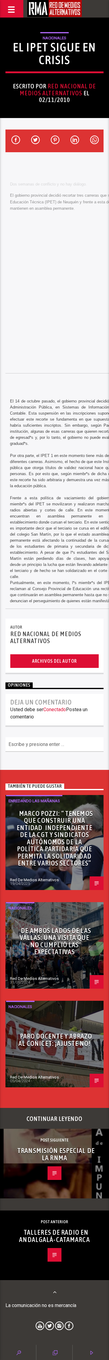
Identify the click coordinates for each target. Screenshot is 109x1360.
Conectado (54, 709)
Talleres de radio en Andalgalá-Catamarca (54, 1235)
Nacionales (54, 38)
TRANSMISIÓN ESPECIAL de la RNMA (56, 1154)
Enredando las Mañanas (34, 801)
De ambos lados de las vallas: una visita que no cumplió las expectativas (55, 941)
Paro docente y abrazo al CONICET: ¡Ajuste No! (55, 1039)
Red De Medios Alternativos (34, 880)
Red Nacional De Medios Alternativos (58, 90)
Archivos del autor (54, 661)
